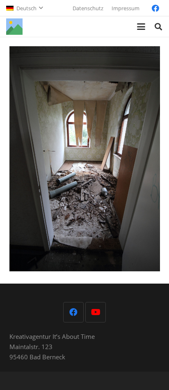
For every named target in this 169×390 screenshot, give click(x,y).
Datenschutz (88, 8)
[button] (24, 8)
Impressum (125, 8)
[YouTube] (95, 312)
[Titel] (14, 26)
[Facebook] (155, 8)
